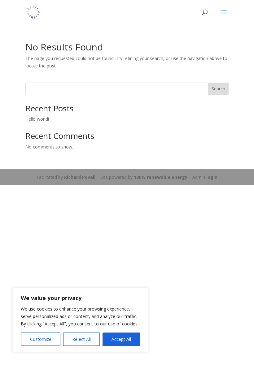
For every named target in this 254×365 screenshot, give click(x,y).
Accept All (121, 339)
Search (218, 89)
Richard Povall (79, 177)
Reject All (81, 339)
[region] (80, 320)
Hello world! (37, 119)
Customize (40, 339)
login (211, 177)
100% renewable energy (160, 177)
